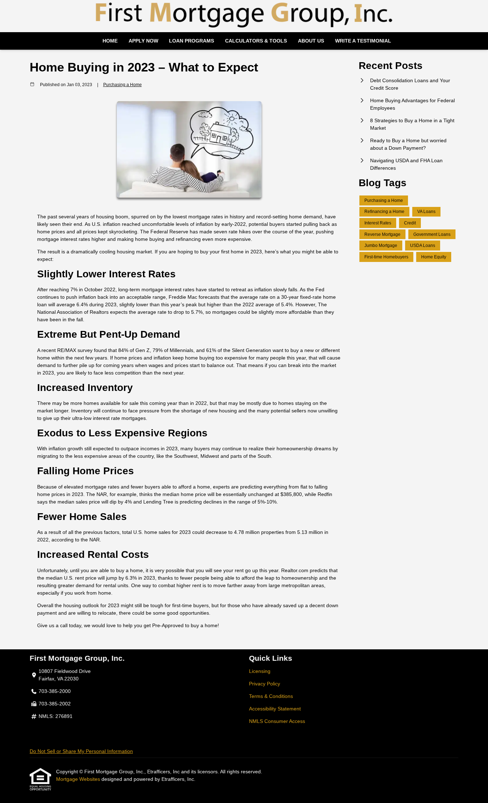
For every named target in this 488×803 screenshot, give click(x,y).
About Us (311, 41)
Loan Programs (191, 41)
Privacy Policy (264, 683)
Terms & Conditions (271, 696)
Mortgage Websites (78, 779)
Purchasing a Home (122, 84)
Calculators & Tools (256, 41)
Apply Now (143, 41)
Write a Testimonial (363, 41)
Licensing (259, 671)
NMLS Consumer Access (277, 721)
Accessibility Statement (275, 709)
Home (110, 41)
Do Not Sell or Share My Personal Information (81, 751)
